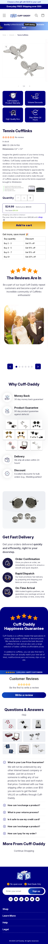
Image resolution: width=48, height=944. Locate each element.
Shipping (6, 215)
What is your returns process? (23, 812)
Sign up (36, 891)
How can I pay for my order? (22, 833)
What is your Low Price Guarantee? (26, 762)
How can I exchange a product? (24, 805)
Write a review (24, 695)
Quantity (8, 197)
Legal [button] (6, 929)
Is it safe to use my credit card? (24, 819)
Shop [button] (5, 909)
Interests (11, 35)
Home (4, 35)
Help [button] (5, 922)
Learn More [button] (9, 915)
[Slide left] (18, 86)
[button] (4, 15)
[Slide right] (30, 86)
